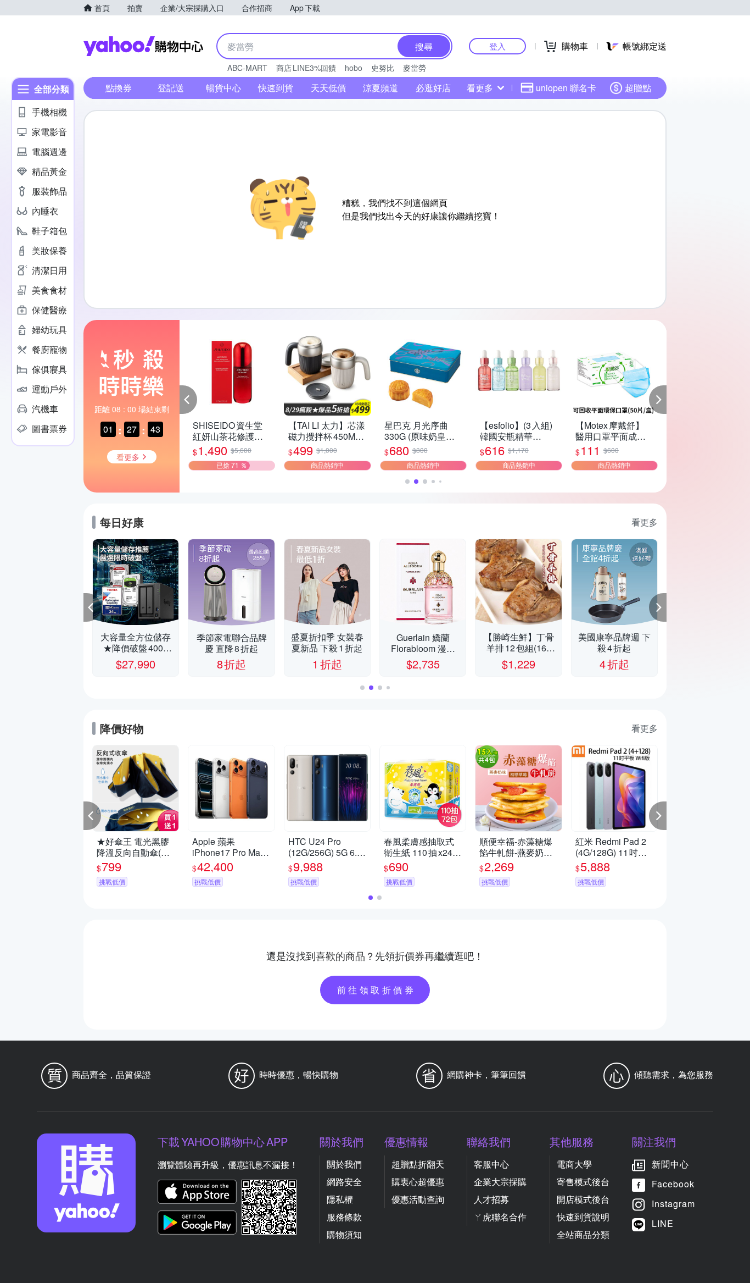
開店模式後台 (583, 1199)
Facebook (673, 1183)
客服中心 (491, 1164)
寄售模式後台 (583, 1181)
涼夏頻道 (380, 87)
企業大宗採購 (500, 1181)
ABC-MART (247, 67)
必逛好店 (433, 87)
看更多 (480, 87)
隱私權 (340, 1199)
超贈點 (638, 87)
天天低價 (328, 87)
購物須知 (344, 1234)
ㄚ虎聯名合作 (500, 1216)
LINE (663, 1223)
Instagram (673, 1203)
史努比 (382, 67)
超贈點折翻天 (417, 1164)
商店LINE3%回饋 (306, 67)
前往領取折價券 (376, 989)
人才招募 (491, 1199)
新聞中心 (670, 1164)
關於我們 (344, 1164)
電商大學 (574, 1164)
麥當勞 (414, 67)
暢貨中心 (223, 87)
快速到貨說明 (583, 1216)
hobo (353, 67)
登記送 (171, 87)
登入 (497, 46)
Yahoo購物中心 (143, 46)
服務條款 (344, 1216)
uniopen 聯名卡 (566, 87)
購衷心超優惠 (417, 1181)
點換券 (118, 87)
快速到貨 (275, 87)
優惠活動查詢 (417, 1199)
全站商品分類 (583, 1234)
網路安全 (344, 1181)
